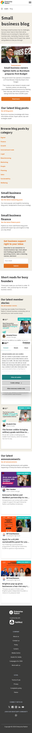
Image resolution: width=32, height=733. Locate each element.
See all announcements (9, 462)
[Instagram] (16, 707)
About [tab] (26, 347)
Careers (16, 649)
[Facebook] (13, 707)
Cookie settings (15, 383)
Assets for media (16, 657)
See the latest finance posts (10, 222)
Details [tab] (16, 347)
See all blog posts (7, 111)
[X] (9, 707)
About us (16, 636)
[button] (30, 2)
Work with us (16, 665)
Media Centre (16, 653)
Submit (16, 266)
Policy (16, 645)
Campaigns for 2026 (16, 661)
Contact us (16, 641)
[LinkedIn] (19, 707)
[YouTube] (23, 707)
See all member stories (9, 306)
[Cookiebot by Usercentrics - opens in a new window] (23, 343)
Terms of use (16, 680)
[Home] (2, 9)
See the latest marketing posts (12, 200)
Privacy (16, 684)
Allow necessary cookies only (16, 388)
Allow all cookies (16, 377)
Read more (16, 99)
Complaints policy (16, 688)
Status (16, 692)
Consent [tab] (5, 347)
